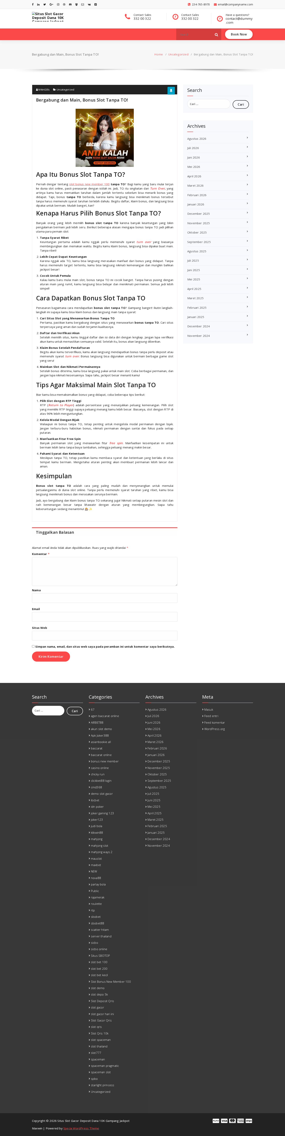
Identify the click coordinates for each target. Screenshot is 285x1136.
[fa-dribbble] (64, 4)
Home (158, 54)
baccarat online (101, 755)
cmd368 (96, 787)
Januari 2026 (195, 204)
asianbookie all (101, 742)
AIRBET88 (97, 722)
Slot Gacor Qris (101, 1020)
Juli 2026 (193, 148)
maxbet (96, 865)
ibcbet (95, 800)
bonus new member (105, 761)
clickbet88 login (101, 781)
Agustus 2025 (196, 251)
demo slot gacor (102, 794)
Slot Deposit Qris (102, 1001)
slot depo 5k (99, 994)
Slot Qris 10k (100, 1033)
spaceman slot (101, 1072)
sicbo (94, 943)
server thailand (101, 936)
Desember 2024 (198, 326)
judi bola (96, 826)
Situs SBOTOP (100, 956)
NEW (94, 871)
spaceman (98, 1059)
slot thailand (99, 1046)
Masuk (208, 709)
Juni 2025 (193, 270)
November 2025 (198, 223)
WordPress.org (214, 729)
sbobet (96, 917)
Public (95, 891)
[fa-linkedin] (38, 4)
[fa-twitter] (44, 4)
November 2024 (198, 336)
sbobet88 (97, 923)
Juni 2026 (193, 157)
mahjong (96, 839)
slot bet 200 (99, 969)
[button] (216, 34)
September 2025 (199, 242)
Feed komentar (214, 722)
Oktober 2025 (197, 232)
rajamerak (97, 897)
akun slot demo (101, 729)
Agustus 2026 (196, 138)
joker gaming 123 (102, 813)
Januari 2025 (195, 317)
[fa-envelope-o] (82, 4)
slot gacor (97, 1007)
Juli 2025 (193, 260)
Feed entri (211, 716)
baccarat (97, 748)
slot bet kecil (99, 975)
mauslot (96, 858)
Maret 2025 (195, 298)
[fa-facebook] (33, 4)
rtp (93, 910)
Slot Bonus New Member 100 (111, 981)
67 (92, 709)
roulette (96, 904)
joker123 (97, 819)
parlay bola (98, 884)
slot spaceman (101, 1040)
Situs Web (39, 628)
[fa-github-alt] (70, 4)
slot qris (96, 1027)
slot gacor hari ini (102, 1014)
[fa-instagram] (58, 4)
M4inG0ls (44, 89)
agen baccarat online (105, 716)
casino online (100, 768)
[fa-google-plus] (51, 4)
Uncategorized (178, 54)
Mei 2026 (193, 167)
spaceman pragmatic (105, 1066)
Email (36, 609)
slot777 (96, 1053)
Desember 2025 (198, 213)
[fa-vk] (89, 4)
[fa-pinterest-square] (95, 4)
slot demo (98, 988)
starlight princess (102, 1085)
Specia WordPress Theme (81, 1128)
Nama (36, 590)
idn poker (97, 806)
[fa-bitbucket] (76, 4)
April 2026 (194, 176)
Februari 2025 (197, 307)
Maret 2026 (195, 185)
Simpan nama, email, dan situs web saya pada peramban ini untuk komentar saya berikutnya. (105, 646)
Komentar (40, 554)
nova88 (96, 878)
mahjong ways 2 (102, 852)
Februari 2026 (197, 195)
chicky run (97, 774)
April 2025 (194, 289)
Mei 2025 (193, 279)
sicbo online (99, 949)
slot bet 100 (99, 962)
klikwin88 (97, 832)
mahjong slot (99, 845)
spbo (94, 1079)
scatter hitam (100, 930)
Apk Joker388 (100, 735)
